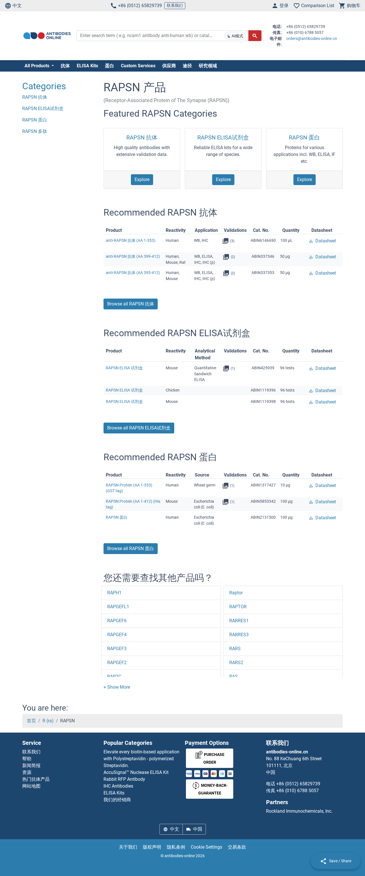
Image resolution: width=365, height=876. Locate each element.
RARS (235, 648)
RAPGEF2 (117, 662)
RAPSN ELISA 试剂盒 (124, 368)
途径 (187, 65)
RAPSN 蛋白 (304, 137)
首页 (31, 720)
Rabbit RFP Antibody (124, 779)
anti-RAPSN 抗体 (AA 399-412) (133, 256)
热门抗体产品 (36, 779)
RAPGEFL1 (118, 606)
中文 (17, 5)
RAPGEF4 (117, 634)
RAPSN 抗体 (141, 137)
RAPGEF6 (117, 620)
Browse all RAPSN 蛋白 (130, 548)
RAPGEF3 (117, 648)
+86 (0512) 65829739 (140, 5)
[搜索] (254, 35)
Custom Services (138, 65)
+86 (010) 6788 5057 (297, 790)
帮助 (26, 758)
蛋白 (109, 65)
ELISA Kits (87, 65)
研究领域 (208, 65)
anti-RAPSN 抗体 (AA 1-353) (130, 240)
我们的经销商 (117, 799)
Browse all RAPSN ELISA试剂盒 (139, 428)
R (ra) (48, 720)
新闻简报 (31, 765)
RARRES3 (239, 634)
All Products (37, 65)
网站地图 (31, 786)
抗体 (65, 65)
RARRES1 (239, 620)
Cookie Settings (206, 847)
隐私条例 (176, 847)
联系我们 (175, 5)
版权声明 (152, 847)
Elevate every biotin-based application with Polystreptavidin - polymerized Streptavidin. (141, 758)
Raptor (236, 592)
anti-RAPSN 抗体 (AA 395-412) (133, 272)
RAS (233, 676)
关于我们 (128, 847)
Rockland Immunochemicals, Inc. (299, 811)
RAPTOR (238, 606)
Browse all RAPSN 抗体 (130, 304)
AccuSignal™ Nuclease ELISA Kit (136, 772)
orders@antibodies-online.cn (311, 38)
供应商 (169, 65)
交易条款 (237, 847)
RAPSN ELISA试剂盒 (223, 137)
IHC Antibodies (118, 786)
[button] (117, 687)
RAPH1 (114, 592)
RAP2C (114, 676)
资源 (26, 772)
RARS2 (236, 662)
